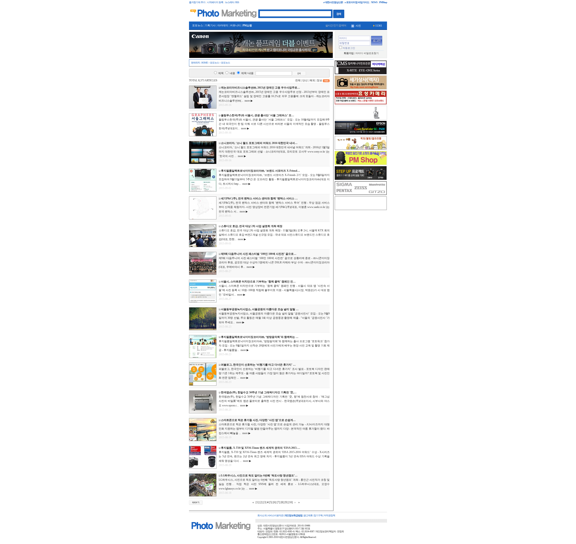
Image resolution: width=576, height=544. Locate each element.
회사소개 (261, 515)
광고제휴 (308, 515)
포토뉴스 (197, 25)
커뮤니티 (235, 25)
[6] (274, 502)
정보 (319, 80)
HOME (204, 62)
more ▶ (248, 100)
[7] (278, 502)
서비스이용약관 (275, 515)
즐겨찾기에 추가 (197, 2)
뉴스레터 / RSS (232, 2)
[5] (270, 502)
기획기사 (210, 25)
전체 (298, 80)
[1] (257, 502)
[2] (261, 502)
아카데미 (222, 25)
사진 (358, 25)
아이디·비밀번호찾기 (367, 53)
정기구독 (318, 515)
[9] (286, 502)
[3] (264, 502)
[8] (282, 502)
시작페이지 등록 (215, 2)
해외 (312, 80)
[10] (290, 502)
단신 (305, 80)
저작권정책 (329, 515)
